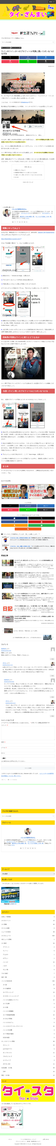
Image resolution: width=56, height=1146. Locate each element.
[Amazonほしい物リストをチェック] (22, 222)
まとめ (17, 177)
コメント (4, 725)
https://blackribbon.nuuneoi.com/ (10, 239)
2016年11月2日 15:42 (10, 703)
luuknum (3, 648)
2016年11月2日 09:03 (9, 681)
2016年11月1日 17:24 (8, 665)
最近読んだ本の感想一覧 (27, 216)
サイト (3, 753)
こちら (27, 218)
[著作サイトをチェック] (13, 222)
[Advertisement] (28, 26)
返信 (53, 659)
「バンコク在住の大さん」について (28, 1139)
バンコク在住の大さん (19, 209)
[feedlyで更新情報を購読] (24, 222)
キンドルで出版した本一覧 (43, 216)
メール (4, 747)
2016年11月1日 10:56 (6, 650)
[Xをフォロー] (15, 222)
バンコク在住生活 (6, 47)
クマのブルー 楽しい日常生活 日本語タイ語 (20, 537)
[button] (53, 42)
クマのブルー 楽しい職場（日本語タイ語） (20, 546)
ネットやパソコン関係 (16, 47)
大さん (5, 663)
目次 (26, 167)
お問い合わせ (46, 1139)
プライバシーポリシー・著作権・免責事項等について (28, 1141)
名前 (3, 742)
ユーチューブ (25, 213)
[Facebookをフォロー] (17, 222)
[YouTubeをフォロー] (20, 222)
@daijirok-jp (24, 102)
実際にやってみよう (20, 170)
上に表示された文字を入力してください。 (13, 761)
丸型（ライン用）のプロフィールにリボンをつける (28, 174)
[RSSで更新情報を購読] (27, 222)
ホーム (10, 1139)
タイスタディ (46, 213)
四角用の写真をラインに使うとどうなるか (26, 172)
